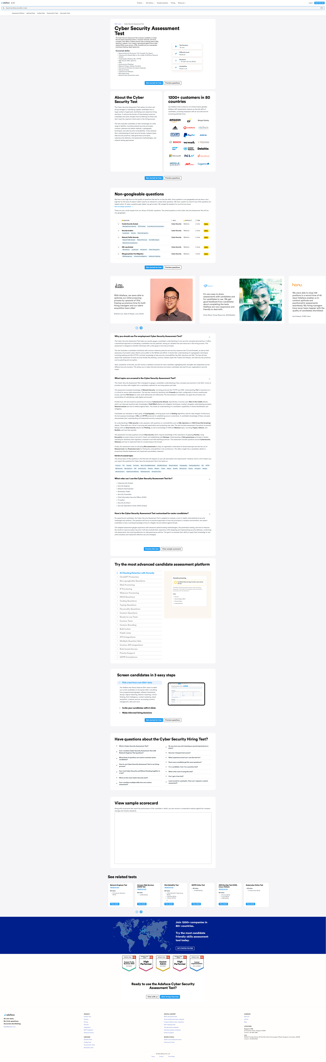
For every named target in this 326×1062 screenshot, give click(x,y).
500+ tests (118, 24)
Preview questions (172, 83)
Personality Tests (65, 13)
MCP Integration (88, 1030)
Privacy (161, 1056)
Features (86, 1024)
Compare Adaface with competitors (174, 1022)
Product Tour (87, 1016)
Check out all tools (169, 1042)
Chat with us (153, 997)
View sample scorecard (171, 549)
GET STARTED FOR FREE (185, 948)
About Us (246, 1016)
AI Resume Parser (89, 1032)
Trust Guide (171, 1056)
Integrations (87, 1027)
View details (114, 904)
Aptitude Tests (30, 13)
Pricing (86, 1022)
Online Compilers (169, 1032)
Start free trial (319, 3)
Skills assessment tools (170, 1016)
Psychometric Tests (52, 13)
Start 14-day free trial (170, 997)
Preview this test (152, 549)
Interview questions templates (172, 1030)
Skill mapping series (169, 1024)
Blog (245, 1022)
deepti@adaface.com (9, 1026)
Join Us (246, 1019)
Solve (206, 224)
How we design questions (123, 206)
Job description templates (171, 1027)
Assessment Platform (18, 13)
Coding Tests (41, 13)
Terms (153, 1056)
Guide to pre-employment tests (172, 1039)
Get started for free (154, 83)
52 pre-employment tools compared (174, 1019)
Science (86, 1019)
